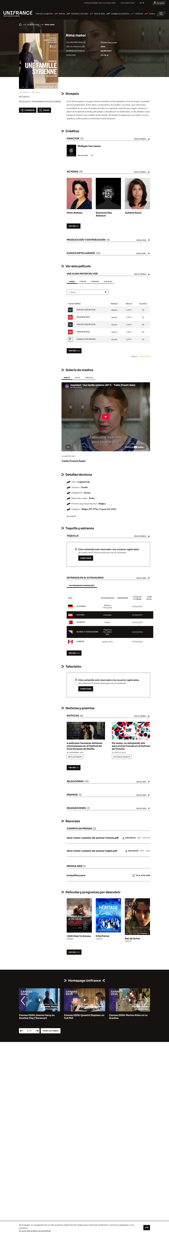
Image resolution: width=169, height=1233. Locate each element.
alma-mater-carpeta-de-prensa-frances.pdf (93, 837)
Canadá (80, 641)
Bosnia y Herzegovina (87, 632)
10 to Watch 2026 (128, 3)
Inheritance (102, 936)
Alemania (81, 606)
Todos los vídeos (51, 1031)
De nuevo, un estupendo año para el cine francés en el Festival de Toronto (131, 746)
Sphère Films (107, 641)
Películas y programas (44, 14)
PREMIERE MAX (83, 317)
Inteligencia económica (120, 14)
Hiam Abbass (74, 212)
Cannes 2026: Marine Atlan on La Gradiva (128, 1017)
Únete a (152, 14)
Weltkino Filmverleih (107, 606)
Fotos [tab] (77, 377)
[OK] (146, 1227)
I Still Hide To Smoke (79, 936)
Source (134, 356)
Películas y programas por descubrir (40, 101)
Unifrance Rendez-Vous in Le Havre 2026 (100, 3)
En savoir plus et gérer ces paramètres (35, 1231)
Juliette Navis (133, 212)
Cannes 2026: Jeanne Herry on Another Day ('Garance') (37, 1017)
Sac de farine (132, 938)
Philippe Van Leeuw (109, 42)
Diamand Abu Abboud (104, 214)
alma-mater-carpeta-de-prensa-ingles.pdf (92, 850)
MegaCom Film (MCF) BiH (107, 632)
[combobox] (87, 292)
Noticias (62, 14)
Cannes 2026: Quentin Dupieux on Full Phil (84, 1017)
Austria (80, 615)
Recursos (24, 96)
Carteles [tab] (89, 377)
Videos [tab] (67, 377)
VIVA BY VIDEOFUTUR (85, 310)
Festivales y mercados (79, 14)
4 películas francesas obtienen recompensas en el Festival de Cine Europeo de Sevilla (84, 746)
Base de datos (99, 14)
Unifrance (139, 14)
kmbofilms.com (76, 875)
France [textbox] (72, 292)
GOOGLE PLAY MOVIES (86, 339)
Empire (107, 622)
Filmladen (107, 615)
